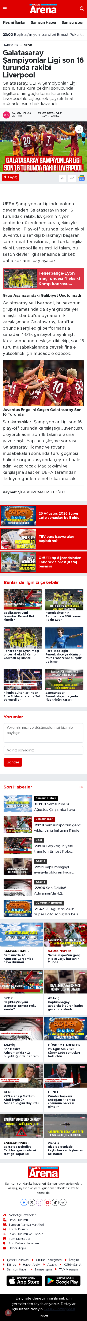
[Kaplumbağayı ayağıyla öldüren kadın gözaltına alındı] (65, 981)
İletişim (74, 1260)
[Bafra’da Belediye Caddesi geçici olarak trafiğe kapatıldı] (21, 1126)
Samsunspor (73, 23)
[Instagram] (39, 1202)
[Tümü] (81, 787)
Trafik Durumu (19, 1229)
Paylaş (13, 177)
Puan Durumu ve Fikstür (26, 1234)
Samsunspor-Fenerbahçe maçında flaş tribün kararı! (61, 696)
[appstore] (25, 1281)
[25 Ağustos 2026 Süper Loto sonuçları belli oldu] (65, 1028)
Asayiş (40, 861)
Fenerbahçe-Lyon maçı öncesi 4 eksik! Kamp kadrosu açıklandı (21, 655)
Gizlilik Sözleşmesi (49, 1260)
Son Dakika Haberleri (24, 1243)
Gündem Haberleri (49, 903)
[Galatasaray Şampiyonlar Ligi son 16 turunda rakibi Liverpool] (43, 146)
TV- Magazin (68, 1269)
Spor (28, 45)
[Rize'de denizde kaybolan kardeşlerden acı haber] (65, 1126)
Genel (9, 1092)
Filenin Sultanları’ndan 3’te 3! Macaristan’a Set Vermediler (22, 696)
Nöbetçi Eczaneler (22, 1215)
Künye (11, 1264)
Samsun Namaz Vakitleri (26, 1224)
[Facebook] (23, 1202)
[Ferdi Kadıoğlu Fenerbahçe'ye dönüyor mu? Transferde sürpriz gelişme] (64, 637)
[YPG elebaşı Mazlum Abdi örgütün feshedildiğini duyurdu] (21, 1075)
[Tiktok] (55, 1202)
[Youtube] (47, 1202)
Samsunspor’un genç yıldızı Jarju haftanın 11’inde (57, 827)
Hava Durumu (18, 1220)
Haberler (10, 45)
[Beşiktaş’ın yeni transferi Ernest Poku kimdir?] (23, 599)
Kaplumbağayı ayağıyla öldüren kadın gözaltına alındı (53, 870)
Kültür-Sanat (73, 1264)
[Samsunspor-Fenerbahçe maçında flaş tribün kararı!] (64, 679)
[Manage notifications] (8, 1312)
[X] (31, 1202)
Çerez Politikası (18, 1260)
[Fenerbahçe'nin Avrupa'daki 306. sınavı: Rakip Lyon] (64, 599)
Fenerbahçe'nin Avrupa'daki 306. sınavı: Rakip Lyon (63, 616)
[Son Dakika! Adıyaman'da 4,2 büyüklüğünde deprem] (21, 1028)
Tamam (43, 1316)
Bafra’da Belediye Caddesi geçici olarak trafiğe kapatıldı (20, 1150)
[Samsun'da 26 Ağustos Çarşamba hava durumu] (21, 934)
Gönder (13, 762)
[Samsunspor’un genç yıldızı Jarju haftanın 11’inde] (65, 934)
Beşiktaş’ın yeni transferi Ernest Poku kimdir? (43, 34)
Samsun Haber (44, 23)
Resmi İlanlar (14, 23)
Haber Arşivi (17, 1248)
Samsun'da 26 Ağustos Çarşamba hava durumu (54, 807)
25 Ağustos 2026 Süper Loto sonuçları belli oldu (56, 912)
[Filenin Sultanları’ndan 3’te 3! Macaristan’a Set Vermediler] (23, 679)
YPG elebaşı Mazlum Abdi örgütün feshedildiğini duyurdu (21, 1100)
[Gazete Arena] (43, 8)
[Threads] (63, 1202)
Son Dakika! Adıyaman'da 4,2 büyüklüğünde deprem (53, 891)
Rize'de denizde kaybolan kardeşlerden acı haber (65, 1150)
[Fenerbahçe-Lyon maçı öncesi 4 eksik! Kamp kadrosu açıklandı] (23, 637)
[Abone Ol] (81, 178)
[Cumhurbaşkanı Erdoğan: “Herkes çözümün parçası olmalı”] (65, 1075)
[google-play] (63, 1281)
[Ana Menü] (5, 9)
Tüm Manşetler (19, 1238)
